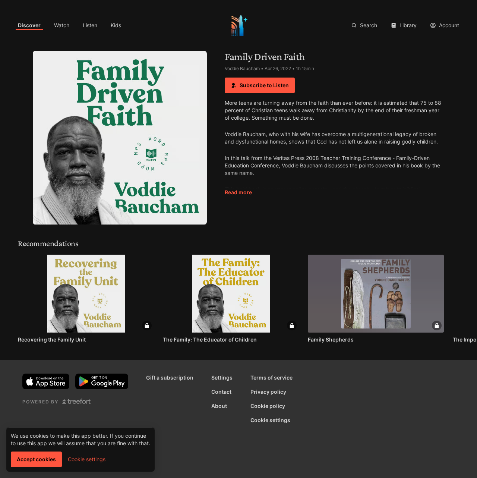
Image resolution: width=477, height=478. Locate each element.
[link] (29, 25)
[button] (260, 85)
